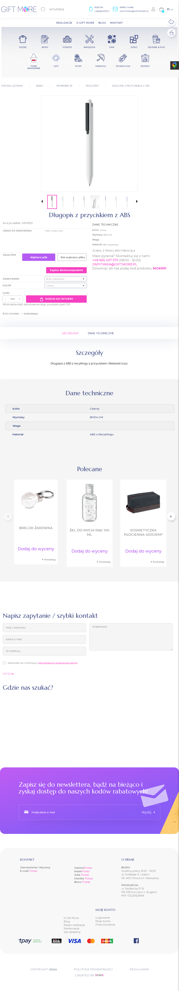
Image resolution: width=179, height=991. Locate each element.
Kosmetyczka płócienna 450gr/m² (143, 532)
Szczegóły (70, 333)
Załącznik (9, 255)
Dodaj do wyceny (59, 298)
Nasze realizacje (74, 925)
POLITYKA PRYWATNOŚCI (93, 969)
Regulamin (139, 969)
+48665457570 (101, 11)
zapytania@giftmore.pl (134, 11)
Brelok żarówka (36, 528)
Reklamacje (71, 928)
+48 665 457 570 (105, 260)
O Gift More (71, 918)
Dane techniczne (101, 333)
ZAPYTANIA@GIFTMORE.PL (114, 264)
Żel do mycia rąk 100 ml (89, 532)
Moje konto (103, 921)
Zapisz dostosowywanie (66, 270)
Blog (67, 921)
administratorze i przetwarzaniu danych (58, 663)
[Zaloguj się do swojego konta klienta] (153, 9)
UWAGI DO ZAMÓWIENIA (17, 230)
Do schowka (12, 314)
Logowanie (102, 917)
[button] (42, 202)
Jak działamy (72, 932)
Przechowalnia (105, 924)
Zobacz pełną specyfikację (113, 250)
